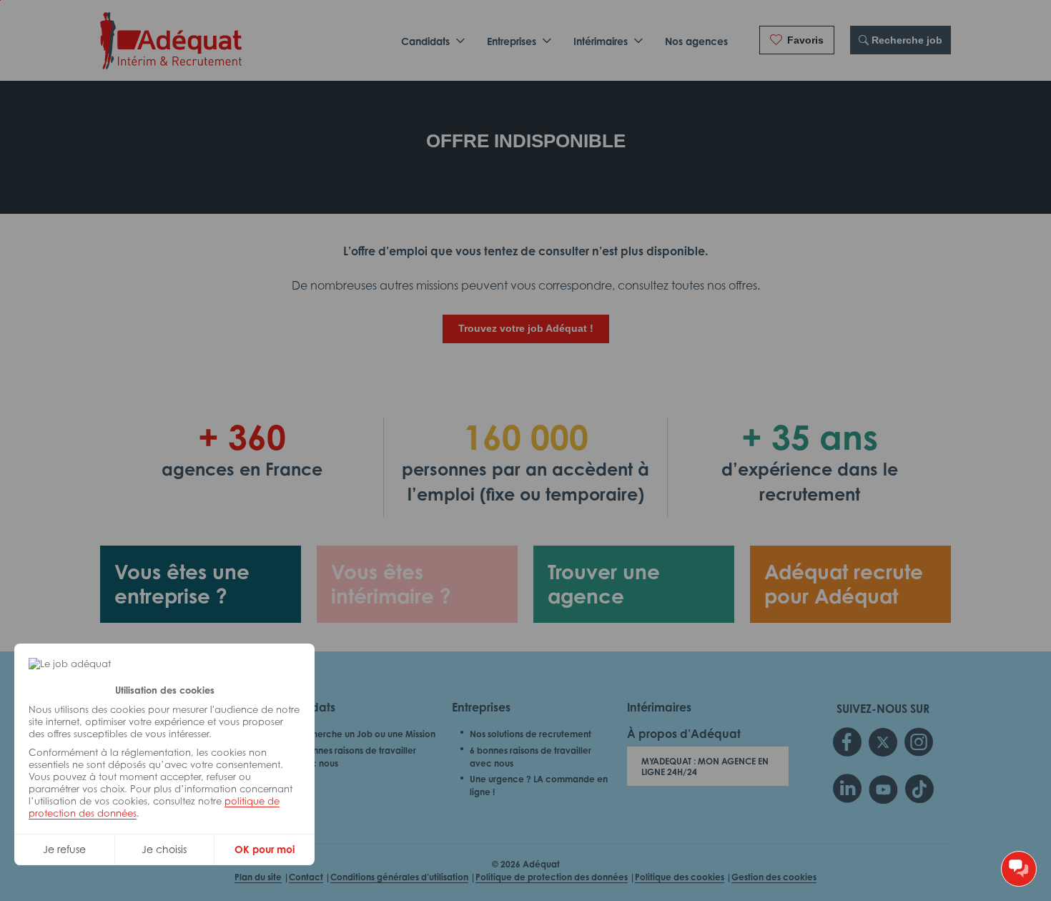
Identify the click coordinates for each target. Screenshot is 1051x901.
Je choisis (164, 849)
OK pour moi (265, 849)
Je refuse (64, 849)
